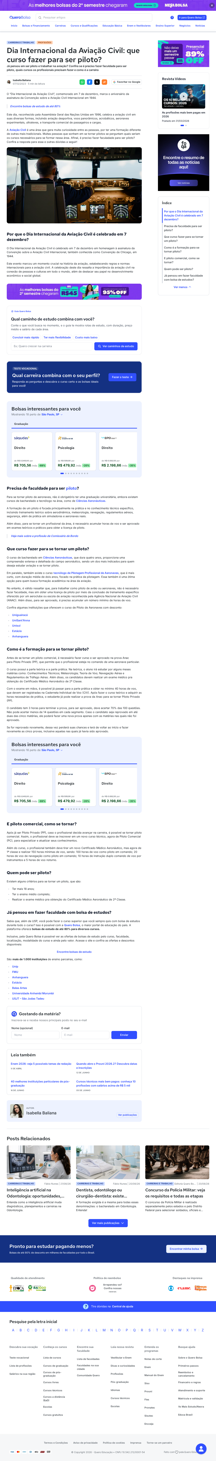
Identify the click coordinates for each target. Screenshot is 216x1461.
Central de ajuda (122, 1306)
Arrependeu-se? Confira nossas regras (112, 1288)
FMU (15, 972)
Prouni (148, 1391)
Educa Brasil (185, 1414)
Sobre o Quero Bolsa (190, 1357)
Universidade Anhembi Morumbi (33, 993)
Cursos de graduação (55, 1365)
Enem (147, 1367)
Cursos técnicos (52, 1390)
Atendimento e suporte (191, 1390)
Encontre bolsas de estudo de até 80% (35, 106)
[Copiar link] (104, 82)
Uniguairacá (20, 615)
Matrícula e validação (190, 1398)
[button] (201, 1448)
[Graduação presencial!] (183, 53)
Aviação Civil (17, 130)
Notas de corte (153, 1358)
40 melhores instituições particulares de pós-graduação (40, 1083)
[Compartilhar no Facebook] (89, 82)
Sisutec (148, 1415)
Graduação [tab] (21, 424)
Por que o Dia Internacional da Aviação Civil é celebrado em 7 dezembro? (183, 215)
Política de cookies (114, 1442)
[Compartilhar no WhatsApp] (82, 82)
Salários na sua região (22, 1373)
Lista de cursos (52, 1357)
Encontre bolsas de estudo (74, 951)
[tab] (62, 473)
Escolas (47, 1406)
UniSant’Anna (21, 620)
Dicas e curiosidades (123, 1365)
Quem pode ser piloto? (178, 269)
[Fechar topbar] (212, 5)
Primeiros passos (188, 1365)
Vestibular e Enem (121, 1357)
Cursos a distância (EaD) (54, 1398)
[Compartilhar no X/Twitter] (97, 82)
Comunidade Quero (88, 1375)
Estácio (17, 631)
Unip (15, 966)
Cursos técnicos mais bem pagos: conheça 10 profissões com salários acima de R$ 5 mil (106, 1083)
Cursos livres (51, 1382)
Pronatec (149, 1407)
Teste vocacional (19, 1357)
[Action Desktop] (74, 292)
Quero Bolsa (72, 925)
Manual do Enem (154, 1375)
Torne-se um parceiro (159, 1442)
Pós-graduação (120, 1381)
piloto (71, 488)
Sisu (147, 1383)
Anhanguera (20, 636)
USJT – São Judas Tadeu (28, 998)
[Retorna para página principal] (19, 17)
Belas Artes (19, 988)
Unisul (16, 625)
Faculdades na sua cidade (88, 1367)
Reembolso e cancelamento (186, 1374)
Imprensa (135, 1442)
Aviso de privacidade (85, 1442)
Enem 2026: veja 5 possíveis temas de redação (41, 1063)
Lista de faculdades (88, 1358)
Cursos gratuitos (53, 1414)
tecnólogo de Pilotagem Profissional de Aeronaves (86, 573)
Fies (146, 1399)
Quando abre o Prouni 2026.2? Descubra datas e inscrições (106, 1065)
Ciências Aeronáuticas (57, 557)
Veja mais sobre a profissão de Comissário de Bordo (44, 536)
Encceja (148, 1423)
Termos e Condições (56, 1442)
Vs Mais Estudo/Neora (191, 1406)
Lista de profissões (20, 1365)
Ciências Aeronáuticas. (91, 500)
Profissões (117, 1373)
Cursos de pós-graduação (52, 1374)
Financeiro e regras (189, 1382)
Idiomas (115, 1390)
